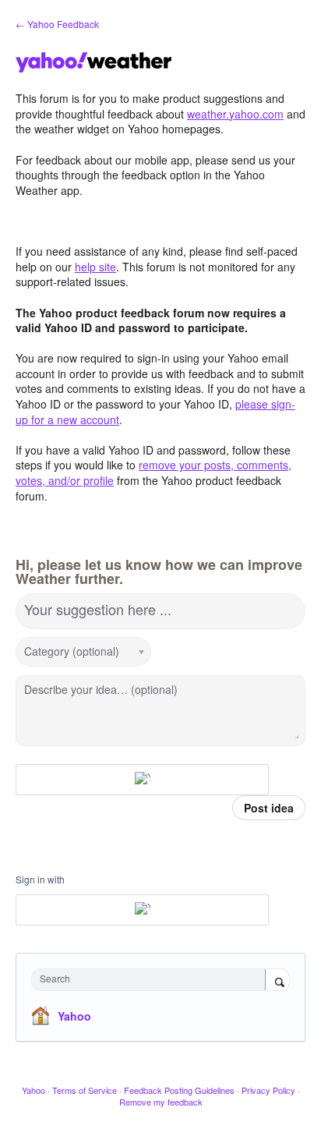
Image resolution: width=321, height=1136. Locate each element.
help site (95, 266)
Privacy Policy (268, 1090)
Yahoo (74, 1016)
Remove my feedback (161, 1101)
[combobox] (152, 979)
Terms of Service (84, 1090)
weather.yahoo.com (235, 114)
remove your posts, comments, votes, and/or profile (153, 472)
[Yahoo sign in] (142, 779)
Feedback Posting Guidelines (179, 1090)
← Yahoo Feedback (57, 23)
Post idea (269, 808)
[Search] (277, 980)
